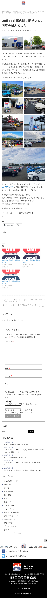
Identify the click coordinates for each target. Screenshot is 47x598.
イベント (21, 30)
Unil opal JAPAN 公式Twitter (16, 556)
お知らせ (28, 30)
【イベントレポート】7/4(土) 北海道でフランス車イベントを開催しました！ (24, 450)
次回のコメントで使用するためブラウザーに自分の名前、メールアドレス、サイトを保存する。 (23, 394)
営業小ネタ (8, 523)
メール (8, 376)
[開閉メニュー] (44, 3)
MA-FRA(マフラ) (8, 187)
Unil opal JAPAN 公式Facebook (17, 551)
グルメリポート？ (11, 516)
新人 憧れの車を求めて (13, 512)
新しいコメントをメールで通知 (20, 410)
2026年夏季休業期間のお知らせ (16, 444)
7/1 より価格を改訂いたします (16, 457)
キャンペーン (9, 509)
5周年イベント (9, 519)
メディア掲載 (9, 505)
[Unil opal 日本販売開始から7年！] (31, 254)
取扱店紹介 (8, 491)
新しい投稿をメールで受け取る (20, 412)
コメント (9, 341)
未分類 (6, 488)
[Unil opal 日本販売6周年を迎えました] (11, 254)
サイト (7, 384)
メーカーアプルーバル (12, 533)
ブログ (34, 30)
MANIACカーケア (11, 481)
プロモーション (10, 526)
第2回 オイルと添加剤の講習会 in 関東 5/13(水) (23, 470)
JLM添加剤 (8, 484)
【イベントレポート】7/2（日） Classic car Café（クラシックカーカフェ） (23, 300)
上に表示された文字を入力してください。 (21, 404)
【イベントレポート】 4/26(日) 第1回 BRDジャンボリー (24, 463)
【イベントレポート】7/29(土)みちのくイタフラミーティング (23, 306)
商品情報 (14, 30)
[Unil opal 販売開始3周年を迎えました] (11, 275)
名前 (7, 368)
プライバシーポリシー (23, 588)
